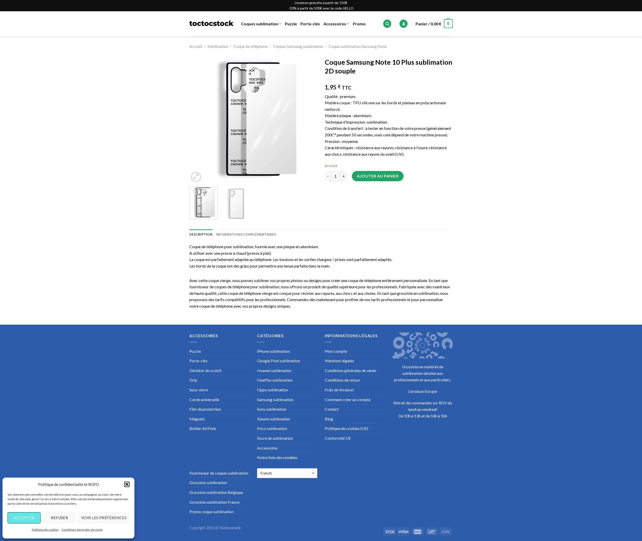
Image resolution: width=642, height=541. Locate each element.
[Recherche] (387, 24)
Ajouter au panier (377, 175)
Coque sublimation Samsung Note (358, 46)
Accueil (195, 46)
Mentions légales (339, 360)
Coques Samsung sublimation (298, 46)
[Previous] (198, 119)
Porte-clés (310, 23)
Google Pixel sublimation (278, 360)
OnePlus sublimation (275, 380)
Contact (332, 409)
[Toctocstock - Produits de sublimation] (211, 24)
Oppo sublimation (272, 389)
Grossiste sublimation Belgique (216, 492)
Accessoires (335, 23)
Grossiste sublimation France (214, 502)
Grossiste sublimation (208, 482)
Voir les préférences (104, 517)
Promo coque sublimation (211, 511)
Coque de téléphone (250, 46)
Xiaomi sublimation (273, 418)
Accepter (24, 517)
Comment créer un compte (347, 399)
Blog (329, 418)
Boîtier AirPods (202, 428)
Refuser (59, 517)
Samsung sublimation (275, 399)
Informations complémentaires (246, 234)
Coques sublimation (259, 23)
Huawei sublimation (274, 370)
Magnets (197, 418)
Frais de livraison (339, 389)
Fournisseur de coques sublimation (218, 473)
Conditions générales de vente (82, 529)
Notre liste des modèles (277, 457)
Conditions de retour (342, 380)
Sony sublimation (271, 409)
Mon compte (336, 351)
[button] (126, 484)
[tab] (200, 234)
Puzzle (291, 23)
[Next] (308, 119)
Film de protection (205, 409)
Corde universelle (204, 399)
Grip (193, 380)
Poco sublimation (272, 428)
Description (200, 234)
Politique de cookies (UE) (346, 428)
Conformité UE (338, 438)
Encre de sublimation (275, 438)
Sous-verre (198, 389)
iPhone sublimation (273, 351)
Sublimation (218, 46)
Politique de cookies (45, 529)
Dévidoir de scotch (205, 370)
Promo (359, 23)
